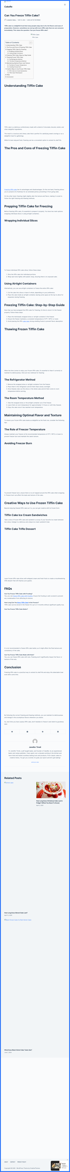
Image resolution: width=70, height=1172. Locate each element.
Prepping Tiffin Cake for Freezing (16, 49)
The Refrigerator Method (15, 59)
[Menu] (65, 4)
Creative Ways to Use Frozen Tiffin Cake (18, 69)
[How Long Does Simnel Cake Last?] (19, 846)
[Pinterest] (42, 732)
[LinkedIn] (58, 732)
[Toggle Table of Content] (30, 42)
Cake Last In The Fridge (33, 20)
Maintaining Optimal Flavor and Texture (18, 63)
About (6, 1162)
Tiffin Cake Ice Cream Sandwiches (18, 71)
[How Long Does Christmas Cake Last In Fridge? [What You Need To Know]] (51, 790)
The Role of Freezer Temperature (18, 65)
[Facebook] (12, 732)
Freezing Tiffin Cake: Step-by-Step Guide (19, 55)
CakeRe (8, 6)
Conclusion (10, 77)
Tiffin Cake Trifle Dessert (15, 72)
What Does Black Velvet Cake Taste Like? (18, 1050)
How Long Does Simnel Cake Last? (15, 913)
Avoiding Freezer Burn (15, 67)
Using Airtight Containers (16, 53)
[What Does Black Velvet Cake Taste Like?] (19, 983)
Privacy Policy (21, 1162)
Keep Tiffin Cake (22, 602)
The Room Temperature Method (17, 61)
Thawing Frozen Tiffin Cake (15, 57)
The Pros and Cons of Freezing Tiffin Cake (19, 47)
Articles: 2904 (35, 762)
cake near (26, 321)
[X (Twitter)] (27, 732)
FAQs (8, 74)
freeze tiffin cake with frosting (23, 596)
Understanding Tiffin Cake (14, 45)
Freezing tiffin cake (10, 189)
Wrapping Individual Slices (16, 51)
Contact (12, 1162)
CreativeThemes (35, 1168)
